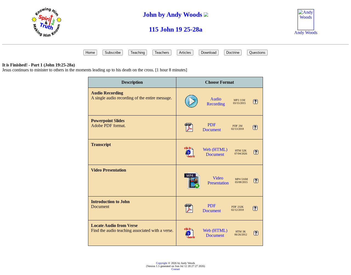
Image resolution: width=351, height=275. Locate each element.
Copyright (161, 263)
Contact (175, 269)
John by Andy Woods (173, 14)
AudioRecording (216, 101)
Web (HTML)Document (215, 152)
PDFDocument (212, 127)
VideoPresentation (218, 180)
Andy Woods (305, 32)
